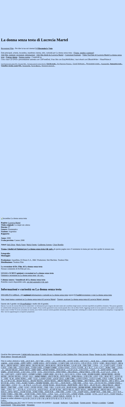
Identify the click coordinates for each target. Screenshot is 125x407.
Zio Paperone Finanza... (65, 64)
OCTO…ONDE (107, 383)
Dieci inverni (83, 354)
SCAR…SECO (62, 389)
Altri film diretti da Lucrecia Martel (49, 55)
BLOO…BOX (44, 365)
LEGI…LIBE (64, 379)
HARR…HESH (100, 374)
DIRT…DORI (42, 370)
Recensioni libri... (105, 64)
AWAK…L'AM (57, 363)
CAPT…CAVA (116, 365)
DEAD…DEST (18, 370)
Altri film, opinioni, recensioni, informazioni (18, 55)
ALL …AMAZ (102, 361)
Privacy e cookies (99, 403)
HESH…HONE (113, 374)
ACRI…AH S (79, 361)
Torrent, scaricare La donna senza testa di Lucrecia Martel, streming (83, 299)
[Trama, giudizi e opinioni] (83, 53)
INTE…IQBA (71, 376)
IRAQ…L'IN (82, 376)
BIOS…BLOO (32, 365)
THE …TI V (112, 392)
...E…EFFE (101, 370)
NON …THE (71, 383)
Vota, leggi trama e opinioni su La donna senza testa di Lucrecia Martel (28, 299)
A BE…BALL (105, 363)
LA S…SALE (37, 389)
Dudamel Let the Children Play (65, 354)
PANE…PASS (55, 385)
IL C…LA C (94, 368)
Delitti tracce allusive (115, 354)
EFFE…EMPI (112, 370)
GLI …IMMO (34, 376)
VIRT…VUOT (26, 396)
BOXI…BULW (57, 365)
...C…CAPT (104, 365)
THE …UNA (92, 365)
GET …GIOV (15, 374)
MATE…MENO (57, 381)
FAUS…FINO (55, 372)
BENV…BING (19, 365)
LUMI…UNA (101, 379)
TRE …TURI (24, 394)
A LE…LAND (39, 379)
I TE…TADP (78, 392)
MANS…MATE (43, 381)
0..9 (24, 398)
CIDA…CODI (30, 368)
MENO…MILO (70, 381)
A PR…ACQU (67, 361)
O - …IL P (23, 385)
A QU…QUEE (30, 387)
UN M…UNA (9, 383)
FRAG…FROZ (78, 372)
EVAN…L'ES (19, 372)
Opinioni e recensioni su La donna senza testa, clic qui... (22, 275)
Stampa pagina (24, 57)
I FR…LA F (100, 372)
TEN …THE (101, 392)
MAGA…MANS (29, 381)
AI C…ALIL (90, 361)
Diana (91, 354)
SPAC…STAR (19, 392)
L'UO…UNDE (71, 394)
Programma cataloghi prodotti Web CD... (36, 64)
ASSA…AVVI (45, 363)
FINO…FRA (66, 372)
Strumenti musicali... (48, 66)
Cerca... (4, 400)
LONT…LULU (88, 379)
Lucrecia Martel (14, 223)
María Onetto (31, 245)
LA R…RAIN (66, 387)
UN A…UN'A (92, 363)
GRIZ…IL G (54, 374)
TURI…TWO (36, 394)
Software (64, 403)
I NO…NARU (22, 383)
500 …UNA (45, 361)
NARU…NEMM (35, 383)
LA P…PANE (42, 385)
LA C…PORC (105, 368)
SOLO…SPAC (7, 392)
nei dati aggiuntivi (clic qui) (37, 282)
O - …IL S (17, 389)
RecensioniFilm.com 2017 (11, 403)
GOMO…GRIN (41, 374)
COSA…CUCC (70, 368)
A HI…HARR (88, 374)
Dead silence (6, 357)
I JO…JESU (104, 376)
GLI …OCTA (94, 383)
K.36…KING (15, 379)
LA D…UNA (78, 370)
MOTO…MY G (108, 381)
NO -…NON (60, 383)
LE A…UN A (80, 363)
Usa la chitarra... (36, 66)
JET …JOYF (114, 376)
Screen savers (85, 403)
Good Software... (79, 64)
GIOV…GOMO (28, 374)
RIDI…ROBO (103, 387)
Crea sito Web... (22, 64)
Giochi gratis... (52, 64)
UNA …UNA (89, 370)
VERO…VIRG (13, 396)
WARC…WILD (52, 396)
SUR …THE (54, 392)
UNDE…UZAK (84, 394)
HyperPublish (25, 304)
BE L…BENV (7, 365)
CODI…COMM (43, 368)
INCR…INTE (59, 376)
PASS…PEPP (66, 385)
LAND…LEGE (52, 379)
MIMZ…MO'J (83, 381)
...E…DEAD (6, 370)
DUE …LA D (66, 370)
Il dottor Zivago (46, 354)
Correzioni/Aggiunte (73, 55)
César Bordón (58, 245)
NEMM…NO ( (49, 383)
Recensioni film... (27, 66)
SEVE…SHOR (87, 389)
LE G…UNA (75, 374)
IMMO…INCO (47, 376)
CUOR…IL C (83, 368)
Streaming (31, 405)
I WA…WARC (39, 396)
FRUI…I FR (90, 372)
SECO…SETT (74, 389)
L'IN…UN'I (93, 376)
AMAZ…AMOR (115, 361)
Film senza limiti (18, 405)
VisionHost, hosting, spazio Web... (11, 66)
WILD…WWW (65, 396)
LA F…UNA (111, 372)
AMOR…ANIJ (7, 363)
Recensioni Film (7, 48)
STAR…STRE (32, 392)
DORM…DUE (55, 370)
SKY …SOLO (112, 389)
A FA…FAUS (43, 372)
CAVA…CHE (7, 368)
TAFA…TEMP (89, 392)
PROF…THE (6, 387)
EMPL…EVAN (7, 372)
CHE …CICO (18, 368)
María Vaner (21, 245)
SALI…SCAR (49, 389)
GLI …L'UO (59, 394)
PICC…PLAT (89, 385)
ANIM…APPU (20, 363)
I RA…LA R (55, 387)
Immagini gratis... (116, 64)
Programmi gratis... (93, 64)
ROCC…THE (115, 387)
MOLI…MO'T (95, 381)
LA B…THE (82, 365)
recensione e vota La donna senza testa (93, 295)
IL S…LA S (26, 389)
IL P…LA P (32, 385)
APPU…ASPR (32, 363)
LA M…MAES (16, 381)
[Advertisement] (62, 18)
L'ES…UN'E (31, 372)
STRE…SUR (43, 392)
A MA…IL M (113, 379)
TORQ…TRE (13, 394)
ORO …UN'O (11, 385)
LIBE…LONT (76, 379)
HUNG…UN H (21, 376)
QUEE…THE (43, 387)
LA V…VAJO (109, 394)
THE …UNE (17, 387)
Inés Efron (11, 245)
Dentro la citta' (100, 354)
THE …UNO (65, 392)
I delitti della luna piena (30, 354)
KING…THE (26, 379)
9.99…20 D (25, 361)
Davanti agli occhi (19, 357)
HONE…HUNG (7, 376)
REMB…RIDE (91, 387)
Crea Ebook (74, 403)
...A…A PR (56, 361)
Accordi (56, 403)
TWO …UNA (47, 394)
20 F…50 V (35, 361)
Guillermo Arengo (45, 245)
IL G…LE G (65, 374)
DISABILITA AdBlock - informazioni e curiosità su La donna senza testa (34, 295)
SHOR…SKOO (100, 389)
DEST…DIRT (30, 370)
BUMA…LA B (70, 365)
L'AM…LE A (69, 363)
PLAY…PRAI (101, 385)
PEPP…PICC (78, 385)
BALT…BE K (117, 363)
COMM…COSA (57, 368)
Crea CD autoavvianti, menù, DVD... (9, 64)
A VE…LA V (97, 394)
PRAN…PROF (114, 385)
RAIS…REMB (78, 387)
